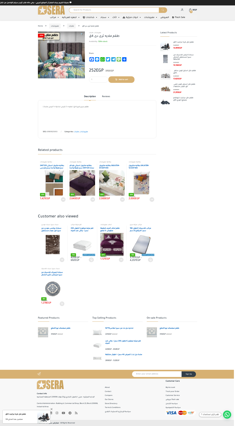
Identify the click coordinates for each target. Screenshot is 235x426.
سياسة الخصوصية (173, 407)
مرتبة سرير (133, 225)
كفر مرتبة (78, 225)
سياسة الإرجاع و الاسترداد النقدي (118, 412)
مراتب (53, 17)
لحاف (110, 225)
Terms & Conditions (112, 407)
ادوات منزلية (132, 17)
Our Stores (109, 399)
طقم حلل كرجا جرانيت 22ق (15, 414)
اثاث (114, 17)
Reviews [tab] (106, 96)
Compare (108, 395)
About (107, 387)
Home (40, 26)
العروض (164, 17)
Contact (108, 391)
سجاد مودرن (45, 225)
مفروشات (149, 17)
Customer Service (173, 395)
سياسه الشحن (172, 404)
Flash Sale (180, 17)
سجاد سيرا (54, 225)
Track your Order (173, 391)
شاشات (90, 17)
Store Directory (111, 404)
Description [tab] (90, 96)
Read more (63, 199)
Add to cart (123, 79)
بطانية (50, 162)
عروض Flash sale (172, 399)
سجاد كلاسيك (46, 269)
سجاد (103, 17)
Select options (91, 259)
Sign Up (189, 374)
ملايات (71, 26)
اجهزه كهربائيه (69, 17)
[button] (82, 35)
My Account (170, 387)
